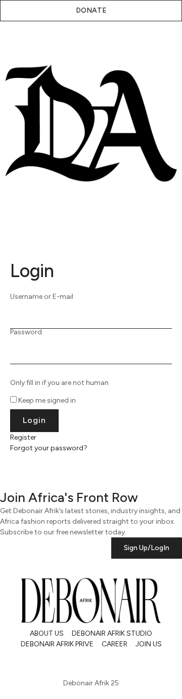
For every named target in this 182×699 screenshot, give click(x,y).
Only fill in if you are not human (59, 382)
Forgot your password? (48, 448)
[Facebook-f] (93, 662)
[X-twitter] (39, 662)
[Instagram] (12, 662)
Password (26, 332)
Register (23, 437)
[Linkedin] (66, 662)
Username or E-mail (41, 296)
